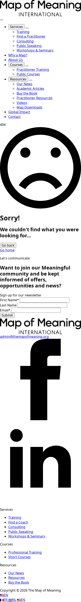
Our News (16, 573)
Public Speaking (20, 531)
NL (14, 599)
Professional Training (25, 552)
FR (6, 599)
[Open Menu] (1, 19)
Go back (8, 245)
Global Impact (19, 112)
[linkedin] (40, 501)
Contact (14, 116)
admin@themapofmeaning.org (24, 336)
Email (5, 310)
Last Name (8, 305)
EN (6, 595)
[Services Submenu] (27, 28)
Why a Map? (17, 55)
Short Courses (19, 557)
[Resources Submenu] (30, 80)
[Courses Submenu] (27, 66)
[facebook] (40, 419)
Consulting (16, 527)
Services (16, 26)
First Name (9, 300)
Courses (16, 64)
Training (14, 517)
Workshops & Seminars (26, 536)
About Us (15, 59)
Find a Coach (18, 522)
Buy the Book (18, 582)
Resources (18, 79)
